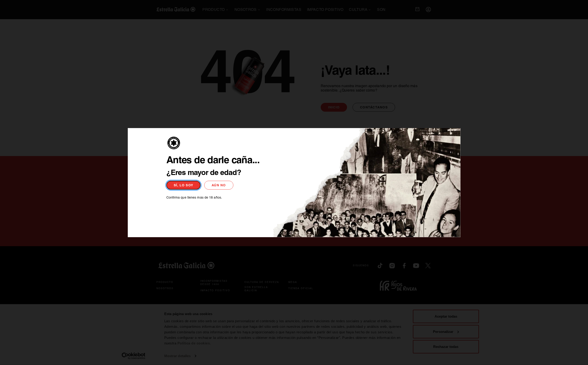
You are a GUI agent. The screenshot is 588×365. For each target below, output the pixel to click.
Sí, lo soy (183, 185)
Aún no (219, 185)
